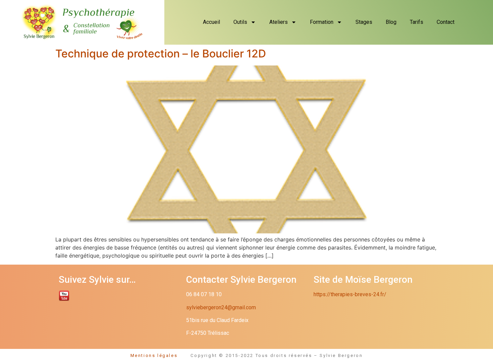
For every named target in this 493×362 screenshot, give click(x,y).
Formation (321, 22)
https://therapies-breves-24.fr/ (350, 294)
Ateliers (278, 22)
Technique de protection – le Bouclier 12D (160, 53)
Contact (445, 22)
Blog (391, 22)
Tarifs (416, 22)
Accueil (211, 22)
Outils (240, 22)
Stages (363, 22)
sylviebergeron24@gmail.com (221, 307)
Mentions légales (160, 355)
